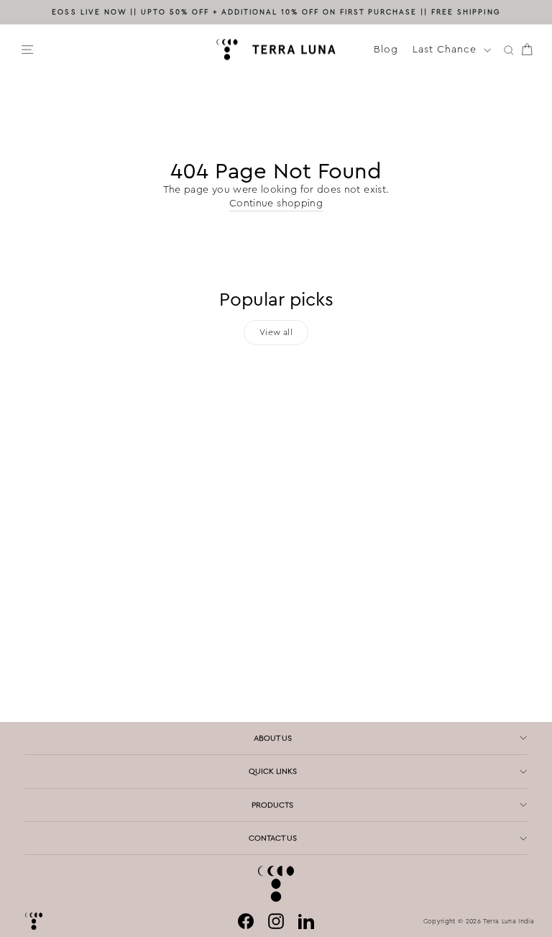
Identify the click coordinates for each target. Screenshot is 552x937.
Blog (386, 49)
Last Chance (446, 49)
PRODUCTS (272, 804)
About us (273, 738)
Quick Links (273, 771)
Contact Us (273, 838)
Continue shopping (276, 203)
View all (276, 332)
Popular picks (276, 299)
